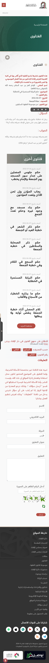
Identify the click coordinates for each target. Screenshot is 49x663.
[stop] (41, 109)
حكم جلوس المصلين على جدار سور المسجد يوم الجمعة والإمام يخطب (26, 175)
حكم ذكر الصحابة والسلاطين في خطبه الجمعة (26, 246)
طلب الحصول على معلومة (37, 613)
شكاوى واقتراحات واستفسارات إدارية (32, 587)
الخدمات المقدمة (40, 543)
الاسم (41, 405)
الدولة (41, 430)
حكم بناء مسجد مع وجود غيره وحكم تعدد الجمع (26, 211)
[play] (45, 109)
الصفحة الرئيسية (40, 25)
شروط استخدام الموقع (38, 600)
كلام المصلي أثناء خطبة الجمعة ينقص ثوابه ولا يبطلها (26, 313)
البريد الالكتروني (37, 417)
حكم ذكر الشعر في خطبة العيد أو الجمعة (26, 228)
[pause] (38, 109)
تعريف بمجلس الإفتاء (39, 547)
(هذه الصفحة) (37, 343)
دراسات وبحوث (41, 574)
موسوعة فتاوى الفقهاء (38, 565)
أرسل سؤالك (42, 605)
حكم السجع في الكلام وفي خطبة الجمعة (26, 263)
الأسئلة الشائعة (41, 591)
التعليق (41, 456)
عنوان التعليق (38, 442)
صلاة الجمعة (34, 101)
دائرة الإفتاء (43, 538)
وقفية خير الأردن (40, 609)
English (5, 13)
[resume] (34, 109)
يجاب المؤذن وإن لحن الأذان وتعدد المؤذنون (26, 193)
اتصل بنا (44, 583)
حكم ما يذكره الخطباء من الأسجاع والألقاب (26, 295)
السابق (27, 349)
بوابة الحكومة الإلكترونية (38, 596)
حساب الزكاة (42, 578)
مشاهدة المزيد (26, 326)
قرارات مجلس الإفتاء (39, 552)
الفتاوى (44, 560)
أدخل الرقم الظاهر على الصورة (30, 486)
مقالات (44, 556)
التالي (16, 349)
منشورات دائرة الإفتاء (39, 569)
